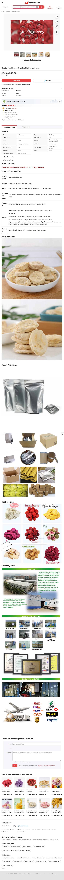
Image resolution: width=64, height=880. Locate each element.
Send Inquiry (16, 80)
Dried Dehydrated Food (54, 861)
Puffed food (4, 832)
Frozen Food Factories (8, 858)
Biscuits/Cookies (51, 829)
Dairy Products (27, 846)
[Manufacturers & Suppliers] (32, 2)
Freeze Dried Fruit (29, 861)
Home (3, 11)
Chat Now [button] (48, 80)
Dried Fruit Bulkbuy (7, 865)
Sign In (4, 120)
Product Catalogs (23, 826)
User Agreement (40, 873)
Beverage (5, 846)
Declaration (48, 873)
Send (15, 765)
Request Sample (26, 84)
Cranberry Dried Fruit (39, 846)
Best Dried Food (6, 861)
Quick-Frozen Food (21, 832)
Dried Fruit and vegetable (8, 829)
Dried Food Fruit (17, 861)
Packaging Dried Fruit (25, 850)
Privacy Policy (55, 873)
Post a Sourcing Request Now (46, 765)
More (3, 868)
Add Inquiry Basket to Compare (32, 60)
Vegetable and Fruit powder (23, 829)
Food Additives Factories (23, 858)
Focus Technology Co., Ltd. (22, 873)
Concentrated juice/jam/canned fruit (39, 829)
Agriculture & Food (10, 11)
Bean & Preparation (15, 846)
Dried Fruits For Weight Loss (9, 850)
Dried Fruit (17, 11)
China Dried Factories (37, 858)
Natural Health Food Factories (53, 858)
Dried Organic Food (41, 861)
